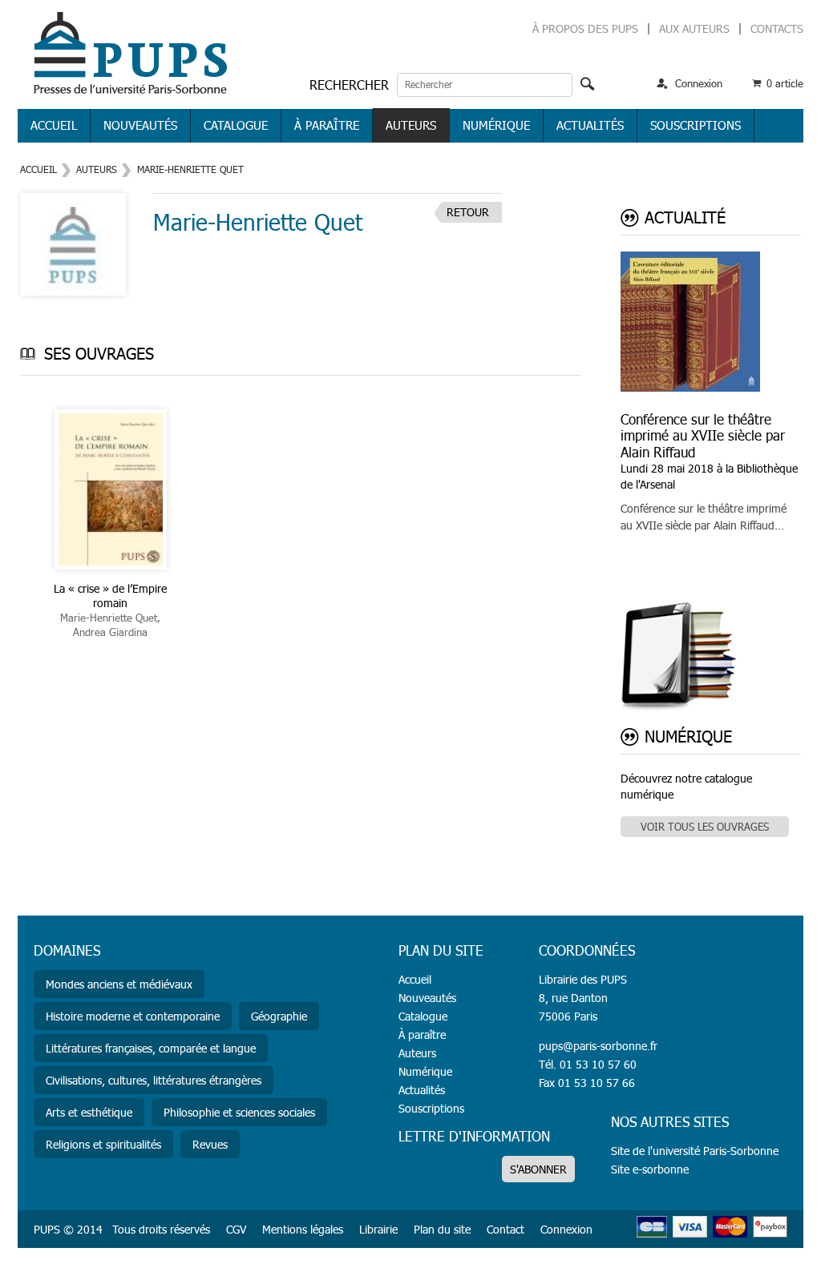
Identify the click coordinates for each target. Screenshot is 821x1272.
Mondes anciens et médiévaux (119, 984)
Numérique (496, 125)
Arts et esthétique (89, 1112)
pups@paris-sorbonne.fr (598, 1046)
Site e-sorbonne (650, 1169)
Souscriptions (695, 125)
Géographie (279, 1016)
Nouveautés (140, 125)
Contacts (776, 28)
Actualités (590, 125)
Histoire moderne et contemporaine (133, 1016)
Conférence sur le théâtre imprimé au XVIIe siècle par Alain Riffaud (703, 435)
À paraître (326, 125)
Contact (505, 1229)
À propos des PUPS (585, 28)
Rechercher (349, 84)
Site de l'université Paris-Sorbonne (695, 1150)
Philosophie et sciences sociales (239, 1112)
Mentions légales (302, 1229)
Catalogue (236, 125)
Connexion (698, 83)
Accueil (53, 125)
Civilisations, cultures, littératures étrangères (153, 1080)
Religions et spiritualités (103, 1144)
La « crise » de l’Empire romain (110, 596)
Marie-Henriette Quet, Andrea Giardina (110, 624)
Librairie (378, 1229)
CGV (236, 1229)
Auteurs (411, 125)
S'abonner (538, 1169)
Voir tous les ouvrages (705, 826)
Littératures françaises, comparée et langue (151, 1048)
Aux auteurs (694, 28)
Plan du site (442, 1229)
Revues (210, 1144)
